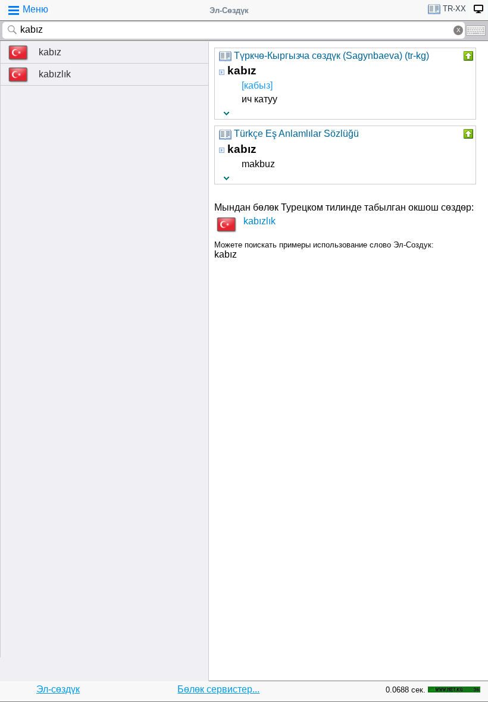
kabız (50, 52)
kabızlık (55, 74)
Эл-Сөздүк (229, 10)
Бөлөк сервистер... (218, 689)
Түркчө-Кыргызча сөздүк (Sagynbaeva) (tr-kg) (331, 56)
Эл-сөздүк (58, 689)
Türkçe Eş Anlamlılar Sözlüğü (296, 134)
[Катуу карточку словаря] (467, 56)
